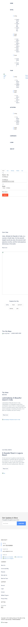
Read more (4, 247)
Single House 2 (17, 64)
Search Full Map (17, 29)
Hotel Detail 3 (17, 45)
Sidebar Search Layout (17, 86)
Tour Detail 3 (17, 102)
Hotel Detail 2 (17, 42)
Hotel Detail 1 (17, 39)
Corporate (13, 136)
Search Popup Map (17, 21)
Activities (13, 107)
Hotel (11, 9)
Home (11, 3)
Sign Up (12, 149)
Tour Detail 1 (17, 96)
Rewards (3, 572)
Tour (11, 70)
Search (5, 195)
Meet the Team (4, 578)
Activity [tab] (12, 170)
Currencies (3, 605)
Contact (3, 592)
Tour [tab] (8, 170)
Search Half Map (17, 25)
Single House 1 (17, 60)
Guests (3, 186)
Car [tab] (22, 170)
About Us (3, 565)
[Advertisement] (14, 214)
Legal (2, 588)
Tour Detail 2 (17, 99)
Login (11, 142)
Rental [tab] (17, 170)
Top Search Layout (17, 81)
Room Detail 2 (17, 51)
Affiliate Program (5, 595)
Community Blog (5, 568)
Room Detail (17, 48)
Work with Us (4, 575)
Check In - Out (5, 175)
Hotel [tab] (3, 170)
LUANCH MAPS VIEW (16, 333)
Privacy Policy (4, 598)
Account (3, 585)
